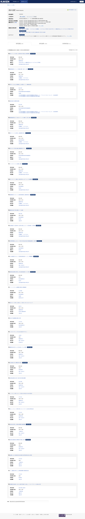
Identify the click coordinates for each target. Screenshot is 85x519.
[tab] (19, 43)
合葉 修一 (24, 487)
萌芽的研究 (21, 369)
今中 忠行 (20, 321)
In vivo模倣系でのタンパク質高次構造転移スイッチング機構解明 (21, 256)
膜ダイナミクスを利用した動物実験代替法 (17, 133)
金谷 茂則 (20, 381)
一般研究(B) (21, 491)
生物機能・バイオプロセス (23, 77)
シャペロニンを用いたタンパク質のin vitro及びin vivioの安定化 (21, 393)
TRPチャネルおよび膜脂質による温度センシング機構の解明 (20, 84)
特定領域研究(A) (22, 278)
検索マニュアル (22, 514)
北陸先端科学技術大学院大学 (24, 64)
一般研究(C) (21, 431)
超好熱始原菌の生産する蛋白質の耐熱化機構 (18, 378)
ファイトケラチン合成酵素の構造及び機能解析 (18, 287)
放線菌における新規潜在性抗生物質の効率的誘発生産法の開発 (21, 455)
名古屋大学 (21, 342)
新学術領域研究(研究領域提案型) (24, 91)
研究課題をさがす (16, 1)
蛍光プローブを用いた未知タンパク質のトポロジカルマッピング (21, 302)
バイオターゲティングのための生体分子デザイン (18, 331)
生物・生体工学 (22, 32)
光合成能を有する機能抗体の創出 (16, 362)
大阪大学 (20, 313)
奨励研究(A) (21, 446)
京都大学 (20, 220)
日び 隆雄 (20, 290)
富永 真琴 (20, 88)
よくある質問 (28, 514)
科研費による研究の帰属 (44, 514)
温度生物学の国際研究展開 (14, 101)
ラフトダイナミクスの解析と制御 (16, 163)
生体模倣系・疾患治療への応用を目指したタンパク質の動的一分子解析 (22, 225)
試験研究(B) (21, 415)
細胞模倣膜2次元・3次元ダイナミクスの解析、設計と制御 (20, 117)
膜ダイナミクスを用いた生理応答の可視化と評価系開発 (20, 53)
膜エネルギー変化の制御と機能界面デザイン (18, 148)
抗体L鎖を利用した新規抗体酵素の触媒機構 (17, 424)
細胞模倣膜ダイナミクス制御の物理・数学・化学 (18, 69)
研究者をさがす (24, 1)
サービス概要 (15, 514)
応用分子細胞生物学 (35, 32)
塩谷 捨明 (20, 487)
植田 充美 (20, 213)
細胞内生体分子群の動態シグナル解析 (16, 210)
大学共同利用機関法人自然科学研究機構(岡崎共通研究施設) (29, 96)
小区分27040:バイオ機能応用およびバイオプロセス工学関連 (29, 62)
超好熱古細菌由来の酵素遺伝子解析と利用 (17, 439)
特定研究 (20, 477)
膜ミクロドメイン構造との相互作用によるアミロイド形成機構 (21, 179)
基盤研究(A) (21, 400)
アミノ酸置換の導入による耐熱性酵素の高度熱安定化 (19, 470)
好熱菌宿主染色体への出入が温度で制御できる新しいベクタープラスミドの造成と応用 (25, 484)
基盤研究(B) (21, 60)
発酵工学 (30, 32)
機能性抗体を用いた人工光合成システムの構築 (18, 347)
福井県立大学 (21, 297)
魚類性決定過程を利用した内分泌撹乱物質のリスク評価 (20, 271)
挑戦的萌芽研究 (21, 140)
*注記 (75, 9)
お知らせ (33, 514)
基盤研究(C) (21, 338)
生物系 (26, 32)
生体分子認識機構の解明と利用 (15, 318)
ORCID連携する (71, 9)
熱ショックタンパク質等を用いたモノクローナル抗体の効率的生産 (22, 408)
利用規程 (37, 514)
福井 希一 (20, 306)
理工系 (41, 32)
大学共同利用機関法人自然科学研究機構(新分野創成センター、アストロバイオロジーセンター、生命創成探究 (38, 95)
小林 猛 (20, 335)
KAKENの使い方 (73, 1)
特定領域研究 (21, 186)
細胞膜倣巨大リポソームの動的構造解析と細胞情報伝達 (20, 194)
